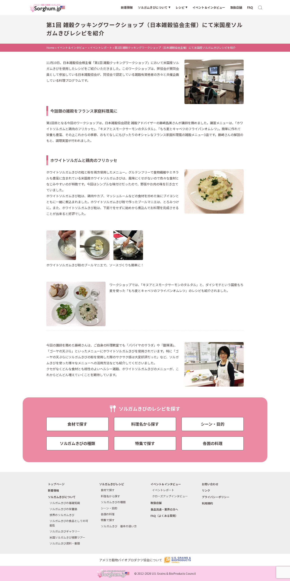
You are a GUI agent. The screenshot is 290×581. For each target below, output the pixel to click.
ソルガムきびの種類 (77, 443)
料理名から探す (145, 424)
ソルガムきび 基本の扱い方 (119, 526)
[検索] (260, 7)
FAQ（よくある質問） (164, 516)
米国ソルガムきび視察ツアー (67, 537)
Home (50, 48)
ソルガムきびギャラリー (65, 531)
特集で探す (145, 443)
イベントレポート (101, 48)
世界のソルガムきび (62, 515)
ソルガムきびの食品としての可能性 (69, 523)
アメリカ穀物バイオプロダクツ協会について (130, 560)
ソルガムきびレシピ (111, 484)
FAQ (250, 7)
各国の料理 (213, 443)
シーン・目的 (212, 424)
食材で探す (77, 424)
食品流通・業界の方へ (164, 509)
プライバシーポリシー (215, 497)
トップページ (56, 484)
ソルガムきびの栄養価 (63, 509)
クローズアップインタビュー (170, 496)
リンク (206, 490)
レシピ (180, 7)
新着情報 (127, 7)
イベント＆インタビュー (209, 7)
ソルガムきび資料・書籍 (65, 543)
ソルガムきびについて (152, 7)
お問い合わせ (210, 484)
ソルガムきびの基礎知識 (65, 503)
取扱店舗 (236, 7)
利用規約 (207, 503)
